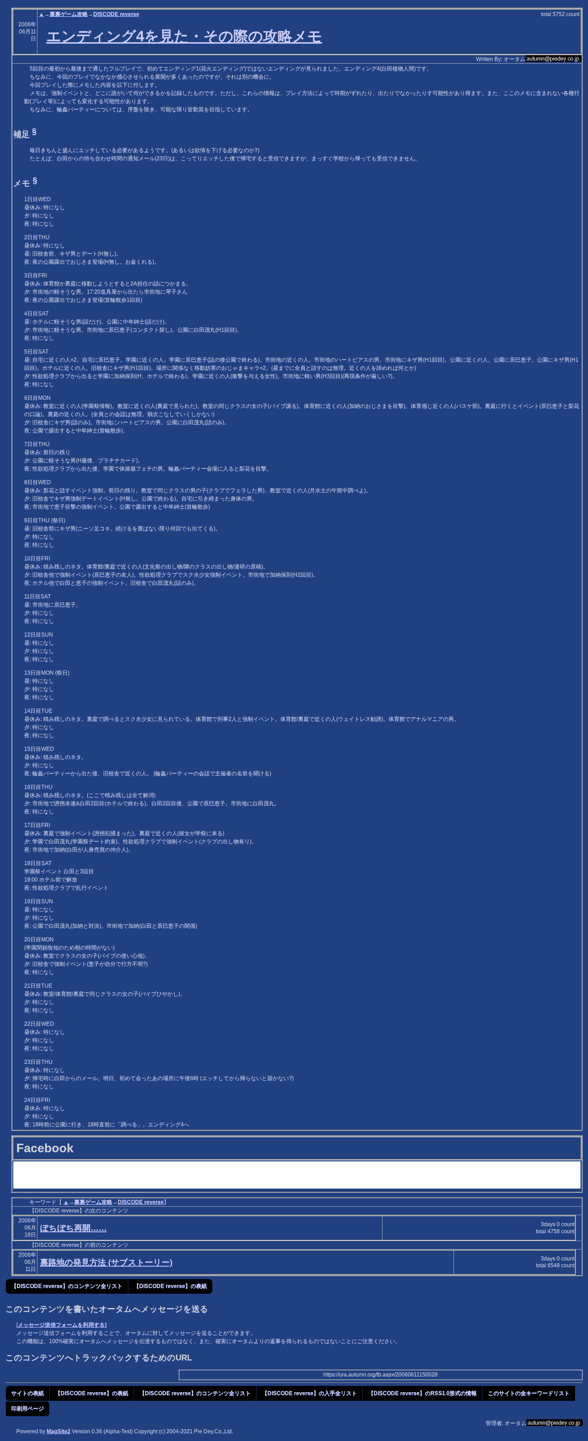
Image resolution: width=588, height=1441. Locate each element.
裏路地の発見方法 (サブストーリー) (106, 1262)
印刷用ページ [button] (27, 1408)
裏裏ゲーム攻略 (69, 14)
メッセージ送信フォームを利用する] (62, 1325)
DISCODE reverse (116, 14)
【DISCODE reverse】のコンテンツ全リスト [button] (66, 1286)
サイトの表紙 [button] (27, 1393)
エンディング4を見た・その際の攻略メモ (184, 36)
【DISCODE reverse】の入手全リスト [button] (309, 1393)
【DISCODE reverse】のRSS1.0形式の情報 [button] (422, 1393)
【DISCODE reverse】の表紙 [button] (170, 1286)
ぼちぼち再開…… (73, 1227)
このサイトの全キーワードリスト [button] (529, 1393)
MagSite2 (58, 1431)
